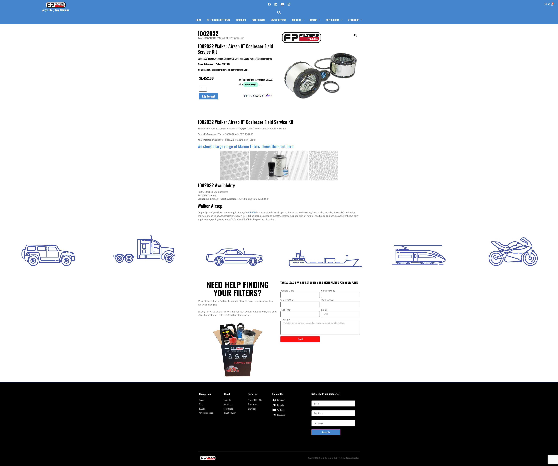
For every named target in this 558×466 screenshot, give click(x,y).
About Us (296, 20)
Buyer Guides (332, 20)
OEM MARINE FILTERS (226, 38)
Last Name (315, 419)
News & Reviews (278, 20)
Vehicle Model (328, 291)
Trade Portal (258, 20)
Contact (313, 20)
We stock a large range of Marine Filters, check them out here (245, 146)
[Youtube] (282, 4)
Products (241, 20)
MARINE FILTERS (210, 38)
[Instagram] (289, 4)
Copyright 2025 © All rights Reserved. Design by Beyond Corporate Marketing (333, 457)
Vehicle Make (287, 291)
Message (285, 319)
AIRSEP (252, 212)
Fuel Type (285, 310)
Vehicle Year (327, 300)
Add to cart (208, 96)
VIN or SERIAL (287, 300)
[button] (279, 12)
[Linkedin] (276, 4)
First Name (316, 409)
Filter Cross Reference (218, 20)
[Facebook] (269, 4)
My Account (353, 20)
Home (198, 20)
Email (324, 310)
